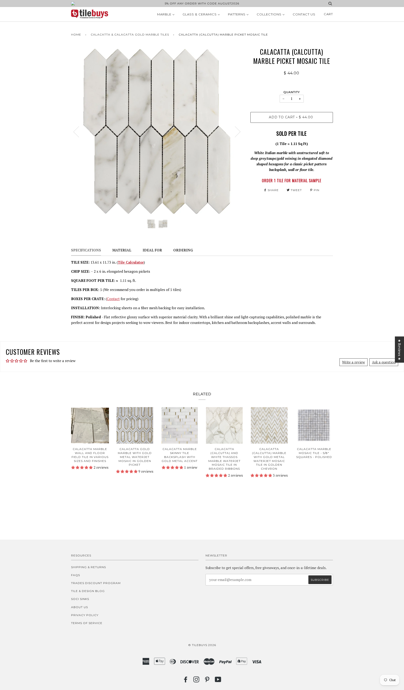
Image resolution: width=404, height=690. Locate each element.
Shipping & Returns (88, 567)
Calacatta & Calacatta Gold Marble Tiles (130, 34)
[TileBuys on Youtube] (218, 681)
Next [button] (234, 131)
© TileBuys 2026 (202, 645)
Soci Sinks (80, 599)
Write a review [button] (353, 362)
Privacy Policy (84, 615)
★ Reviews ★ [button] (399, 349)
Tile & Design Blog (88, 591)
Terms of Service (86, 623)
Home (76, 34)
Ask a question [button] (384, 362)
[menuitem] (166, 14)
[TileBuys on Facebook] (186, 681)
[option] (157, 131)
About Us (79, 607)
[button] (82, 467)
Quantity (291, 92)
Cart (328, 14)
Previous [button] (79, 131)
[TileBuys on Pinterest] (207, 681)
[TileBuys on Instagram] (196, 681)
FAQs (75, 575)
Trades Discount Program (96, 583)
